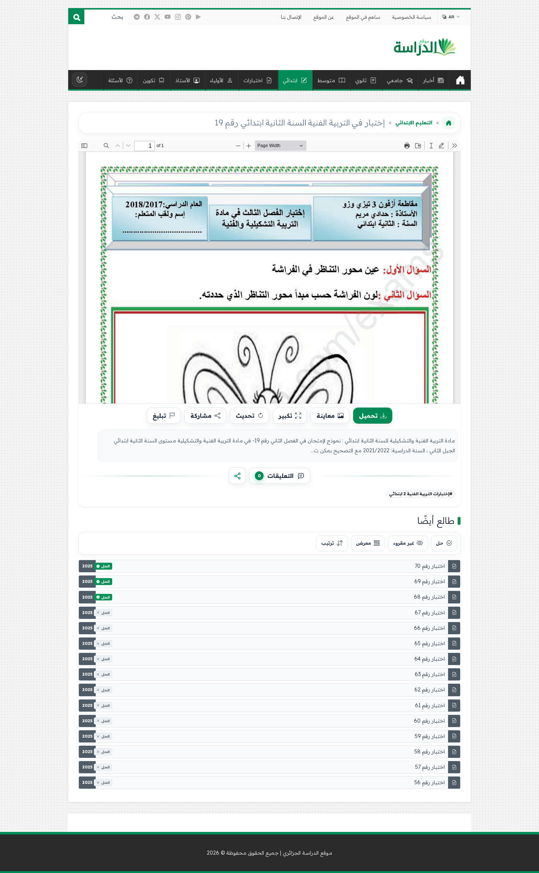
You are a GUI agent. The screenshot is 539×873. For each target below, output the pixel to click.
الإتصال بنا (291, 17)
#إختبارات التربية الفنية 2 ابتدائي (420, 493)
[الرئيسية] (460, 80)
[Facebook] (147, 17)
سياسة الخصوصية (411, 17)
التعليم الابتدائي (413, 122)
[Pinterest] (188, 17)
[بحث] (76, 17)
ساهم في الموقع (363, 17)
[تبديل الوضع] (79, 79)
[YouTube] (167, 17)
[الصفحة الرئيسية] (449, 123)
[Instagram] (178, 17)
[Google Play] (198, 17)
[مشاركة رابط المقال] (237, 475)
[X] (157, 17)
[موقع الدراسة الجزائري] (424, 47)
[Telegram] (136, 17)
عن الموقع (324, 17)
